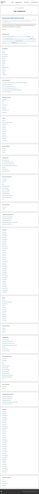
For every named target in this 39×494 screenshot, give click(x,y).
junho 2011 (3, 433)
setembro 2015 (4, 239)
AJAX (7, 36)
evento (6, 39)
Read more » (4, 29)
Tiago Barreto (4, 138)
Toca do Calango (4, 140)
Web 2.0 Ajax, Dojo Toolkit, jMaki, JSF (7, 195)
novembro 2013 (4, 248)
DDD (22, 36)
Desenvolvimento (25, 36)
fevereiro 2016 (4, 235)
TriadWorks (9, 22)
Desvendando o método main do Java (7, 84)
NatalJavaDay (19, 40)
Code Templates (16, 36)
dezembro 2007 (4, 288)
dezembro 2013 (4, 246)
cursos (21, 36)
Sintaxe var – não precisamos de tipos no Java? (8, 86)
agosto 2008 (4, 279)
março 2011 (3, 257)
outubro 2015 (4, 237)
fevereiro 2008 (4, 286)
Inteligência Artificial (5, 67)
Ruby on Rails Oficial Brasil (6, 186)
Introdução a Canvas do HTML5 (6, 91)
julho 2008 (3, 281)
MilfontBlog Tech (4, 131)
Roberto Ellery (4, 314)
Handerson (14, 21)
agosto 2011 (3, 252)
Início (12, 2)
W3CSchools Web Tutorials (6, 193)
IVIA (22, 21)
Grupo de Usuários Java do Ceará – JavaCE (8, 163)
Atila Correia (4, 120)
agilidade (4, 36)
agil (2, 36)
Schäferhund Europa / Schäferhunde (7, 222)
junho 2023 (3, 232)
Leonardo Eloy (4, 127)
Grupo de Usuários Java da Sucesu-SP (7, 341)
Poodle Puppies (4, 218)
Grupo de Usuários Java (5, 160)
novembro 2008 (4, 455)
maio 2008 (3, 462)
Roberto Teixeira (4, 316)
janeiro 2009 (3, 453)
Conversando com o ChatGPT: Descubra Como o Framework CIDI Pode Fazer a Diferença (14, 82)
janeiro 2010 (3, 444)
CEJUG (12, 36)
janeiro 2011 (3, 259)
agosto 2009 (4, 268)
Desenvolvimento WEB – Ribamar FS (7, 122)
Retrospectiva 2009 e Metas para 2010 (13, 18)
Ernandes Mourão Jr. (5, 124)
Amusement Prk (4, 396)
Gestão (3, 63)
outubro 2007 (4, 292)
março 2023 (3, 413)
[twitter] (1, 491)
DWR (8, 21)
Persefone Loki (4, 150)
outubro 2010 (4, 442)
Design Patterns (4, 56)
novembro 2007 (4, 290)
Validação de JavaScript (5, 191)
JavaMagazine (28, 21)
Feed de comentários (5, 483)
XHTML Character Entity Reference (7, 197)
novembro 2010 (4, 261)
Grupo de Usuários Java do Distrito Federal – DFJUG (9, 165)
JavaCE (24, 21)
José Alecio (3, 305)
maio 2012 (3, 250)
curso (19, 36)
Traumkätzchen (4, 224)
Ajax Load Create (4, 358)
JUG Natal (3, 167)
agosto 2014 (4, 422)
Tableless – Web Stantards (6, 369)
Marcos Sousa (4, 129)
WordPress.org (4, 485)
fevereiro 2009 (4, 272)
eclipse (31, 36)
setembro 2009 (4, 266)
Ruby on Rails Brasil (5, 169)
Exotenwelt (3, 220)
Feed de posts (4, 481)
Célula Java (26, 2)
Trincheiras (3, 152)
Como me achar (4, 386)
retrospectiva (4, 22)
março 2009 (3, 270)
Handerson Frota (3, 2)
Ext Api (3, 184)
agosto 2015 (4, 241)
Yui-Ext (3, 378)
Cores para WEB (4, 360)
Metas (31, 21)
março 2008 (3, 464)
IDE (2, 65)
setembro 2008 (4, 277)
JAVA (31, 39)
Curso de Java (4, 108)
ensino (33, 36)
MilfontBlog (3, 148)
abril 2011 (3, 255)
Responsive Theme (35, 491)
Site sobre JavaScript (5, 188)
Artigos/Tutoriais (18, 2)
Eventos (10, 21)
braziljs (10, 36)
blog (8, 36)
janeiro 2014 (3, 424)
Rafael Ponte (4, 133)
